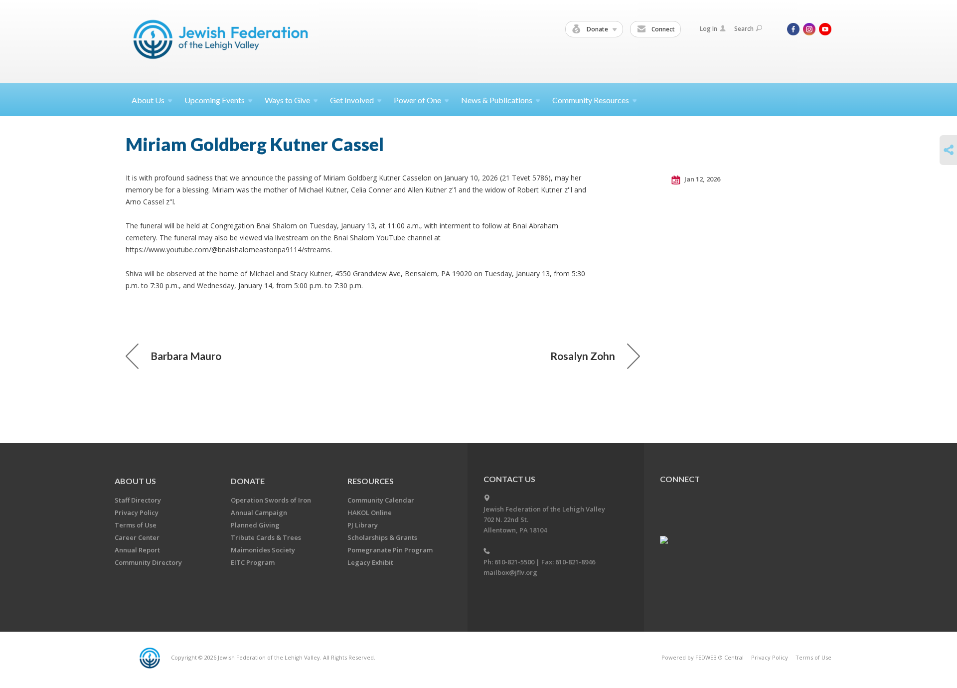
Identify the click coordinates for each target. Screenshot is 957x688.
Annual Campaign (259, 512)
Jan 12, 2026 (701, 178)
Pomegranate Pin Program (390, 549)
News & (496, 100)
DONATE (248, 481)
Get (352, 100)
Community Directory (148, 562)
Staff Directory (138, 500)
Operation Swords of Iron (271, 500)
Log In (708, 28)
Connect (662, 29)
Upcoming (214, 100)
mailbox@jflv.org (510, 572)
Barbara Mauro (186, 355)
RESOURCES (370, 481)
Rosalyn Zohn (582, 355)
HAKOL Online (369, 512)
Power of (417, 100)
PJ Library (362, 524)
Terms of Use (136, 524)
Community (590, 100)
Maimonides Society (263, 549)
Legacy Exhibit (370, 562)
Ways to (287, 100)
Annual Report (137, 549)
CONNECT (680, 479)
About (148, 100)
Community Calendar (380, 500)
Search (744, 28)
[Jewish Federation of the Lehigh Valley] (223, 41)
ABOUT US (135, 481)
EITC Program (253, 562)
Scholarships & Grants (382, 537)
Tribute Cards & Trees (266, 537)
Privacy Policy (137, 512)
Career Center (137, 537)
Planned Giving (255, 524)
